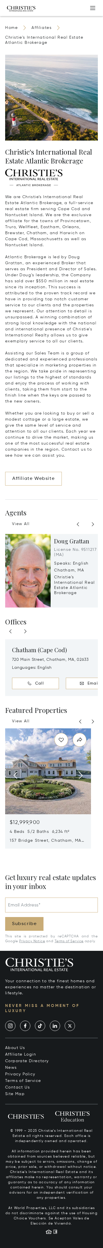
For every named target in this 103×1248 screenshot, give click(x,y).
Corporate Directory (27, 1061)
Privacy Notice (32, 941)
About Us (15, 1048)
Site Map (15, 1094)
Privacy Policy (20, 1074)
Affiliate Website (33, 478)
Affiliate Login (20, 1054)
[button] (33, 177)
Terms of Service (69, 941)
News (11, 1068)
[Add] (92, 8)
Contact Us (17, 1087)
